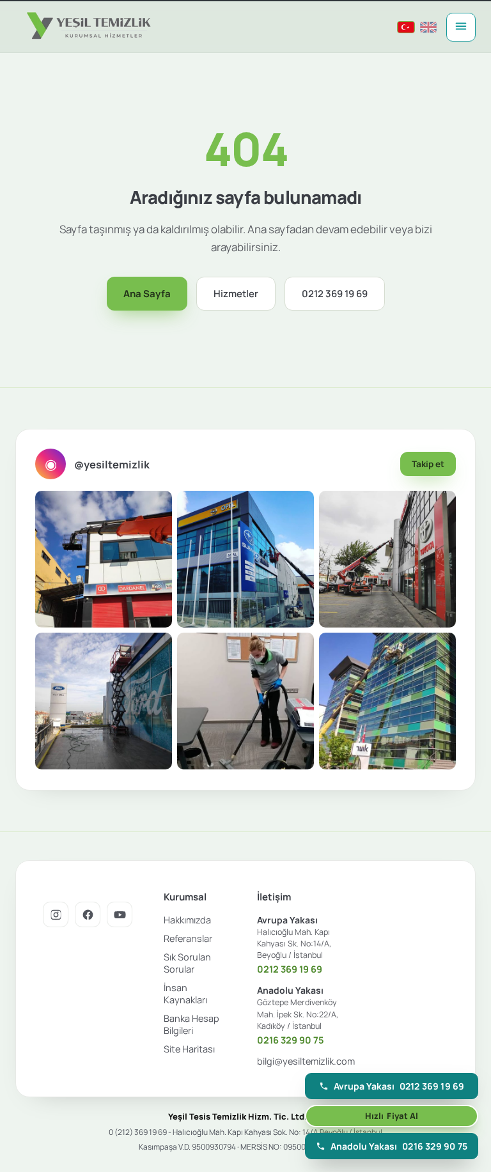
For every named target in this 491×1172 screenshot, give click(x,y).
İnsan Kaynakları (185, 994)
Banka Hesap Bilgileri (191, 1024)
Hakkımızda (187, 920)
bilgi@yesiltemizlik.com (306, 1061)
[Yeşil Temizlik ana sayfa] (87, 27)
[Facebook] (87, 914)
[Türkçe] (406, 27)
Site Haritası (189, 1049)
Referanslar (188, 938)
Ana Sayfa (147, 293)
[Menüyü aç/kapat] (461, 27)
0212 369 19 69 (335, 293)
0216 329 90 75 (290, 1040)
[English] (428, 27)
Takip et (428, 464)
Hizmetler (236, 293)
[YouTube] (119, 914)
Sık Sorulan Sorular (187, 963)
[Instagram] (55, 914)
